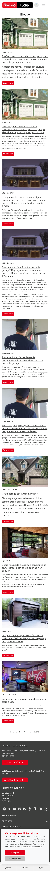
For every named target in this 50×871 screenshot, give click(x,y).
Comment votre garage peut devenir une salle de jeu (24, 700)
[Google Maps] (45, 810)
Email (26, 868)
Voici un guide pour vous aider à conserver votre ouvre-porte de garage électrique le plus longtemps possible (23, 129)
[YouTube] (14, 810)
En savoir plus (8, 83)
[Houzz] (24, 810)
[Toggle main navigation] (43, 5)
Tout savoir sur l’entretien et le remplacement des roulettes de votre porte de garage (22, 360)
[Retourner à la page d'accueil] (17, 5)
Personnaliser (15, 859)
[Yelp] (29, 810)
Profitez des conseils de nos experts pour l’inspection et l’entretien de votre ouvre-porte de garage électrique (25, 59)
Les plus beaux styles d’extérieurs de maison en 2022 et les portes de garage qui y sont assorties (24, 638)
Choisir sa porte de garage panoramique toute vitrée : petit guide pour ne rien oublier (24, 567)
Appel (9, 868)
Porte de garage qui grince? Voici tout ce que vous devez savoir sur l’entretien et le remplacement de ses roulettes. (24, 428)
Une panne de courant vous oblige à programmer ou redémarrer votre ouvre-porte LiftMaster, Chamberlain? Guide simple (24, 202)
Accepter (15, 853)
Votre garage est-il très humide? (20, 493)
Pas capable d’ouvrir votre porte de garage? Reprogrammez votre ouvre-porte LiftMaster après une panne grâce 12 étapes (24, 272)
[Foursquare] (35, 810)
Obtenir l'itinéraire (13, 762)
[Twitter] (9, 810)
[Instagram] (40, 810)
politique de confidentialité (31, 846)
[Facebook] (4, 810)
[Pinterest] (19, 810)
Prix (42, 868)
